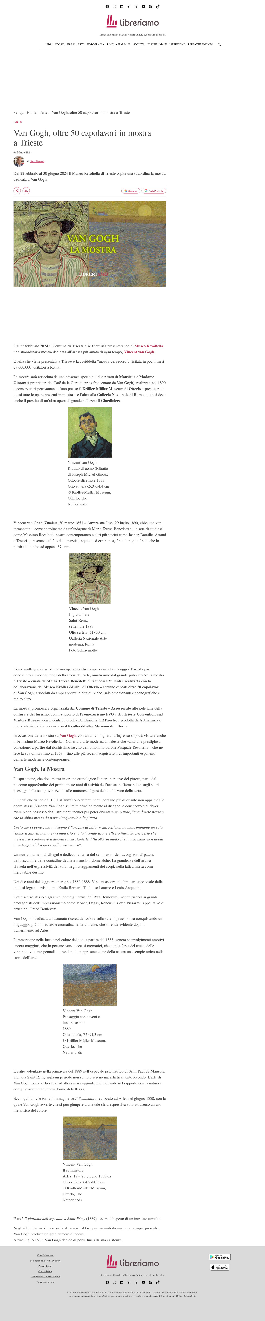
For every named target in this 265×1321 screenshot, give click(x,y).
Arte (44, 112)
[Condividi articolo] (17, 190)
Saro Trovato (37, 161)
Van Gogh (68, 735)
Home (31, 112)
